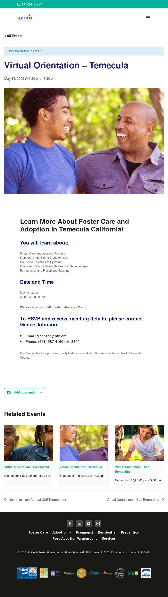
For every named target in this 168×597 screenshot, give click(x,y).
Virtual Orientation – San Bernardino (133, 499)
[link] (36, 353)
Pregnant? (84, 533)
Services (109, 539)
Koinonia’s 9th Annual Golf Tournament (37, 499)
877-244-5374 (31, 4)
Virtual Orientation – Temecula (81, 467)
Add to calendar (25, 392)
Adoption (60, 533)
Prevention (130, 533)
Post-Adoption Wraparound (75, 539)
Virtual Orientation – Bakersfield (26, 467)
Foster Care (38, 533)
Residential (107, 533)
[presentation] (28, 443)
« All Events (13, 35)
